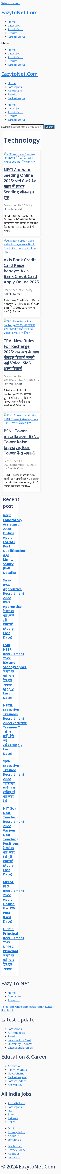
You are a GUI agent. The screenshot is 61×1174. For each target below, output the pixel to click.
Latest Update (17, 1081)
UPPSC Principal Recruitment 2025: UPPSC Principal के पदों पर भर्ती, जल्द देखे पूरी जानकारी (13, 949)
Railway (13, 1118)
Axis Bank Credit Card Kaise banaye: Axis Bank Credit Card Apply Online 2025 (21, 271)
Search (5, 126)
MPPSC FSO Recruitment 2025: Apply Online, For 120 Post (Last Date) (13, 902)
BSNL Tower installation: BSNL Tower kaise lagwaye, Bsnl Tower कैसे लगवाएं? (21, 442)
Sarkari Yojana (17, 1077)
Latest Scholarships (20, 1047)
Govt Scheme (16, 1073)
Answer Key (15, 1085)
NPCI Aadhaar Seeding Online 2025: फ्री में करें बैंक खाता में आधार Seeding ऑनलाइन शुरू (20, 183)
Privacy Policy (16, 1132)
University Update (19, 1044)
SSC (10, 1111)
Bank (11, 1114)
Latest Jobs (15, 25)
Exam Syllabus (17, 1070)
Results (12, 33)
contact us (14, 1139)
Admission (14, 1066)
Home (12, 22)
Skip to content (10, 3)
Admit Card (15, 29)
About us (14, 1136)
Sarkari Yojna (16, 37)
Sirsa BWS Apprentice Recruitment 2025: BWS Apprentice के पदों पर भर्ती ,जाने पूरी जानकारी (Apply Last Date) (13, 609)
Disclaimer (15, 1128)
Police (12, 1122)
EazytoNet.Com (19, 12)
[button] (30, 43)
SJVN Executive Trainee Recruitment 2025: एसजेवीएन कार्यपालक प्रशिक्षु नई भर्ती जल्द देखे (13, 781)
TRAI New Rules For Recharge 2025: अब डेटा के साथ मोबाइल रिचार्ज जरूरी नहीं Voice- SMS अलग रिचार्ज (21, 354)
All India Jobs (16, 1032)
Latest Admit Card (19, 1040)
